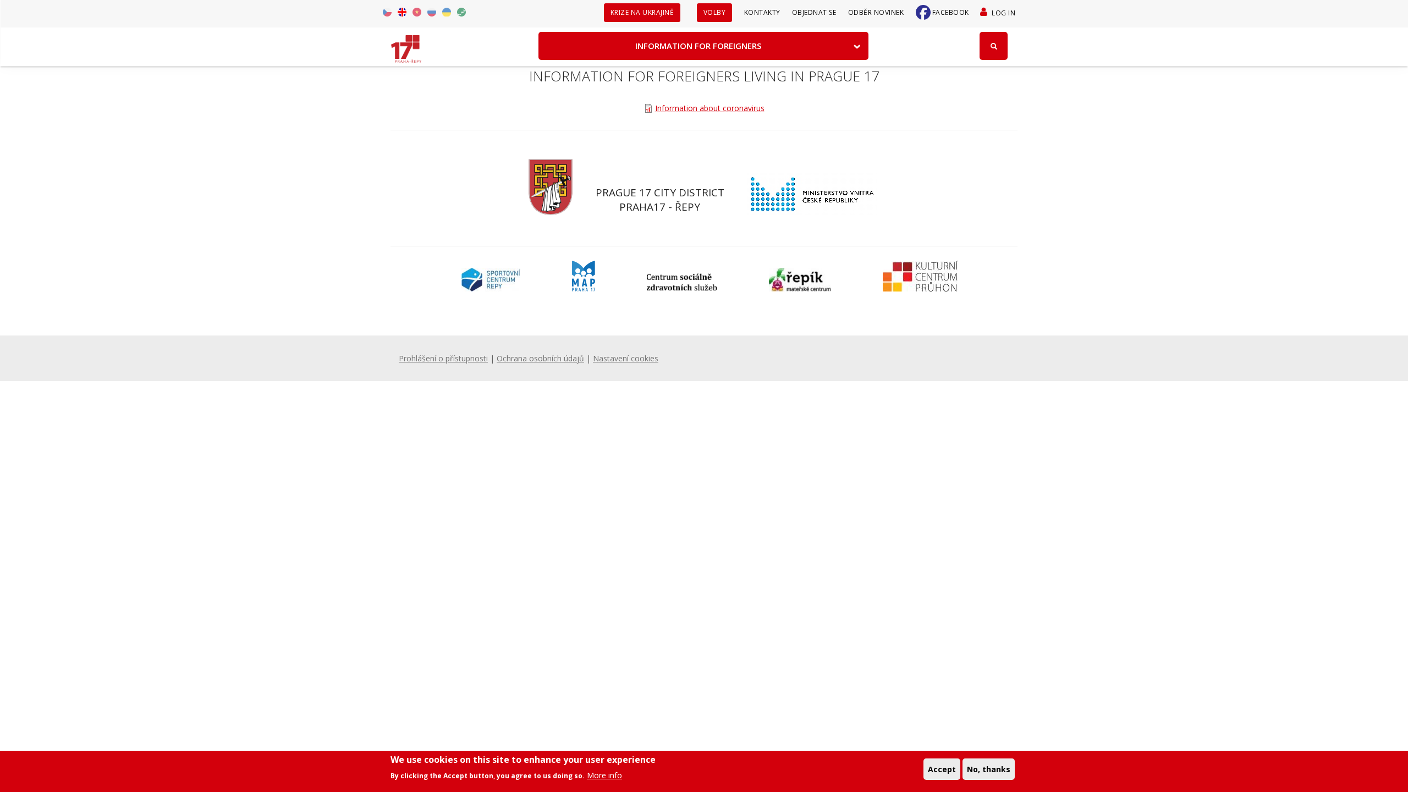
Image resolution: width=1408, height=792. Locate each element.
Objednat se (814, 12)
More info (604, 775)
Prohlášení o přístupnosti (443, 358)
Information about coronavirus (710, 108)
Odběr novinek (876, 12)
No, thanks (988, 768)
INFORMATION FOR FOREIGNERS (698, 45)
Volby (714, 12)
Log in (1003, 13)
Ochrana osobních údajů (540, 358)
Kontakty (762, 12)
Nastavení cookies (625, 358)
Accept (942, 768)
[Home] (406, 45)
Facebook (950, 12)
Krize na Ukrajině (642, 12)
